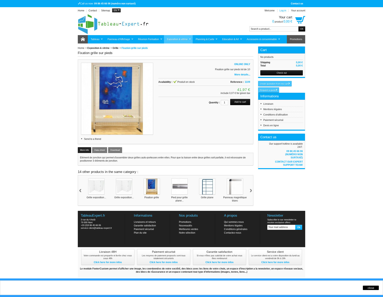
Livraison (268, 104)
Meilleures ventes (188, 229)
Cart (263, 50)
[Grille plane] (207, 186)
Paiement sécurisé (273, 120)
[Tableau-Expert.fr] (114, 24)
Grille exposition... (96, 197)
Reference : (237, 82)
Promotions (296, 39)
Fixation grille (151, 197)
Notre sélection (187, 232)
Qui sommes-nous (234, 222)
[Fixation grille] (152, 186)
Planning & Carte (205, 39)
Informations (269, 96)
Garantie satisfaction (145, 225)
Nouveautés (185, 225)
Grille (115, 48)
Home (81, 48)
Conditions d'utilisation (275, 114)
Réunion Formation (148, 39)
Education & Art (230, 39)
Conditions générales (235, 229)
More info (84, 150)
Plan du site (140, 232)
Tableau (95, 39)
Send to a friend (92, 139)
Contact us (297, 3)
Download (115, 150)
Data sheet (99, 150)
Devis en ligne (271, 125)
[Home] (83, 39)
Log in (282, 10)
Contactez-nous (232, 232)
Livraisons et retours (145, 222)
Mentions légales (272, 109)
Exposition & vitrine (177, 39)
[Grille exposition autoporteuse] (96, 186)
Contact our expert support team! (289, 163)
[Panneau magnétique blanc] (235, 186)
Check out (282, 73)
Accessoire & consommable (262, 39)
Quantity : (214, 102)
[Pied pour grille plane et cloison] (180, 186)
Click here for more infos (108, 262)
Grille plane (207, 197)
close (371, 287)
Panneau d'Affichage (119, 39)
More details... (242, 74)
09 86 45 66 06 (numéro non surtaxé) (294, 154)
